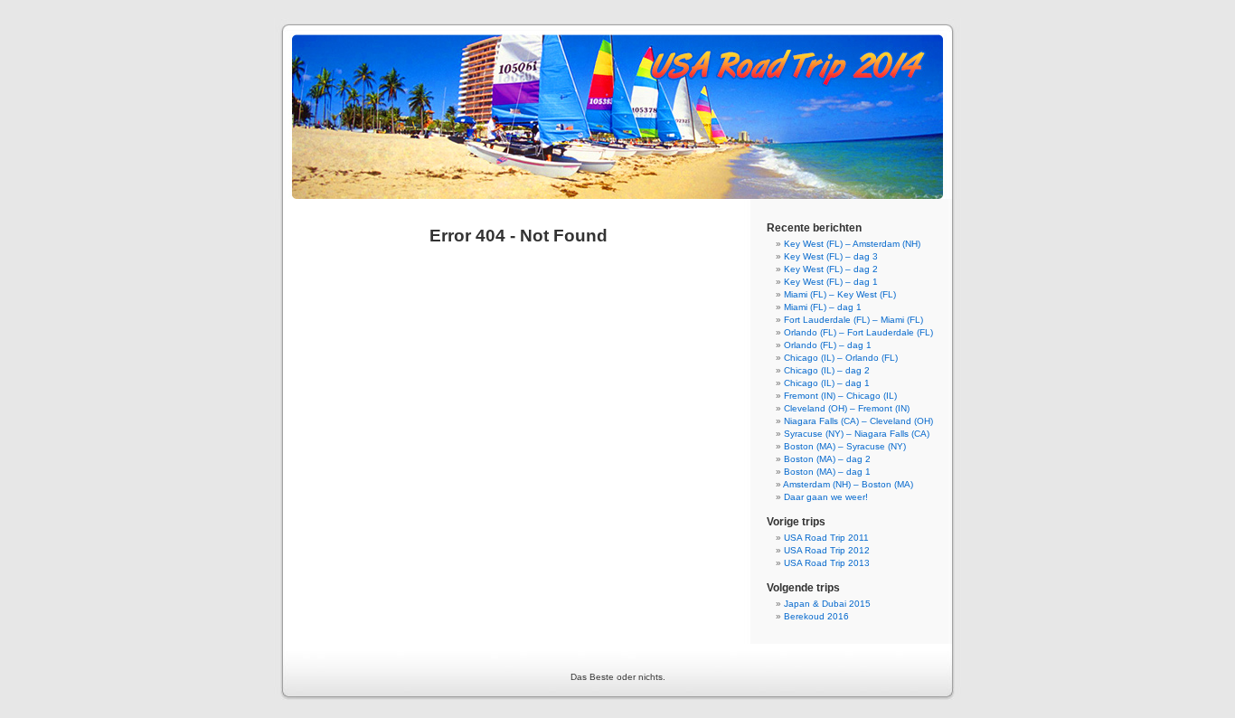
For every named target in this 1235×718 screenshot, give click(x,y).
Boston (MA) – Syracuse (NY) (845, 446)
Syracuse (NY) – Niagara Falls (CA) (856, 434)
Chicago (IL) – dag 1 (827, 383)
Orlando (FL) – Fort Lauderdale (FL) (858, 332)
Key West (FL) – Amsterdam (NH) (852, 244)
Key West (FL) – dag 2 (831, 269)
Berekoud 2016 (816, 616)
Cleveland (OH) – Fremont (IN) (847, 408)
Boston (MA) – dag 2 (827, 459)
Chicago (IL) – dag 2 (827, 370)
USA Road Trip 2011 (826, 538)
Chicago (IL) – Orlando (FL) (841, 358)
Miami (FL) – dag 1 (823, 307)
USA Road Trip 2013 (827, 563)
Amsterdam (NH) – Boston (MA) (848, 484)
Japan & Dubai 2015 (827, 604)
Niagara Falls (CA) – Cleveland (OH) (858, 421)
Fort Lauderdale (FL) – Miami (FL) (853, 320)
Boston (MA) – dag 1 (827, 472)
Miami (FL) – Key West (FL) (840, 294)
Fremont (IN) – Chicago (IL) (840, 396)
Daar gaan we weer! (826, 497)
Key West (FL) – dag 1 (831, 282)
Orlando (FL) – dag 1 (828, 345)
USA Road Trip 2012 (827, 550)
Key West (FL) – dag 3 (831, 256)
